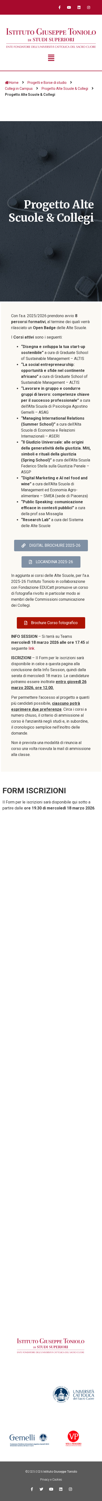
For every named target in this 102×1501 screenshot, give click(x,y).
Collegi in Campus (19, 89)
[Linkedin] (79, 7)
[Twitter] (41, 1489)
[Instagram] (88, 7)
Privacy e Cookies (51, 1479)
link (31, 648)
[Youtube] (69, 7)
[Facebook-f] (59, 7)
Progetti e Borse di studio (47, 83)
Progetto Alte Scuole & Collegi (65, 89)
